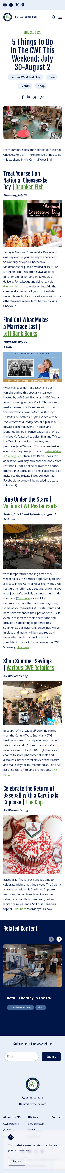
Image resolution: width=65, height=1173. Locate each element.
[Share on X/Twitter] (35, 97)
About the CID (12, 1117)
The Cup (34, 802)
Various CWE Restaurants (30, 506)
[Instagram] (5, 4)
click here (23, 647)
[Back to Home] (33, 1084)
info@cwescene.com (34, 1104)
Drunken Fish (29, 187)
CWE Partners (11, 1123)
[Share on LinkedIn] (28, 97)
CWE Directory (36, 1123)
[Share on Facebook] (22, 97)
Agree (17, 1161)
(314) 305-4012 (34, 1097)
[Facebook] (11, 4)
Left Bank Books (20, 333)
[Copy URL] (42, 97)
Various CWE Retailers (30, 667)
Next (59, 939)
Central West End (25, 17)
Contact (57, 1117)
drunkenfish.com (14, 286)
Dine (52, 77)
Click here (23, 598)
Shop (41, 86)
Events (25, 86)
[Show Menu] (60, 17)
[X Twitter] (17, 4)
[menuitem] (5, 5)
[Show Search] (54, 17)
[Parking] (22, 4)
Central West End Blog (25, 77)
